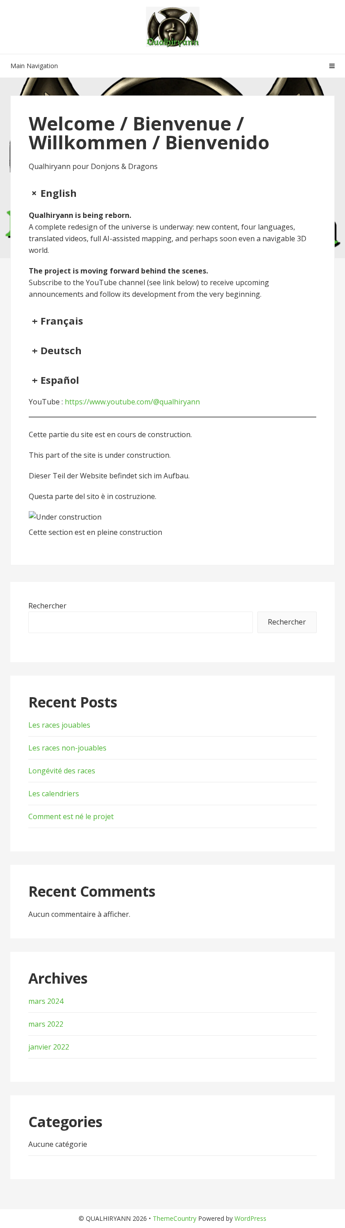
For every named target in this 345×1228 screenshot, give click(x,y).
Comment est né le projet (71, 816)
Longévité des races (61, 771)
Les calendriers (53, 793)
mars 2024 (45, 1001)
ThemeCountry (174, 1218)
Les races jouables (59, 725)
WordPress (250, 1218)
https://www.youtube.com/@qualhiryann (132, 402)
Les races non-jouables (67, 748)
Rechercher (47, 606)
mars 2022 (45, 1024)
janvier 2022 (48, 1047)
